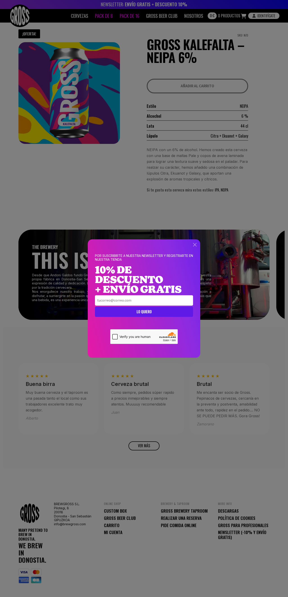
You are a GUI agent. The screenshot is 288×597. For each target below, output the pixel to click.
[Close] (194, 244)
